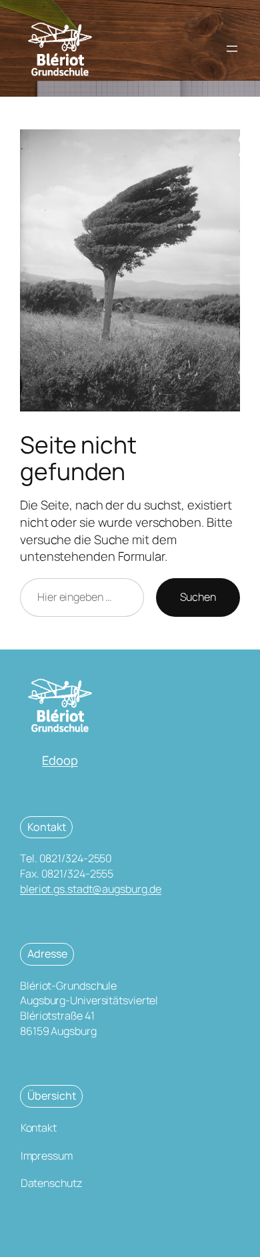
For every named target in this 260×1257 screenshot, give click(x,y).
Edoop (60, 760)
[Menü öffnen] (232, 49)
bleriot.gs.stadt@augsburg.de (90, 889)
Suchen (198, 596)
